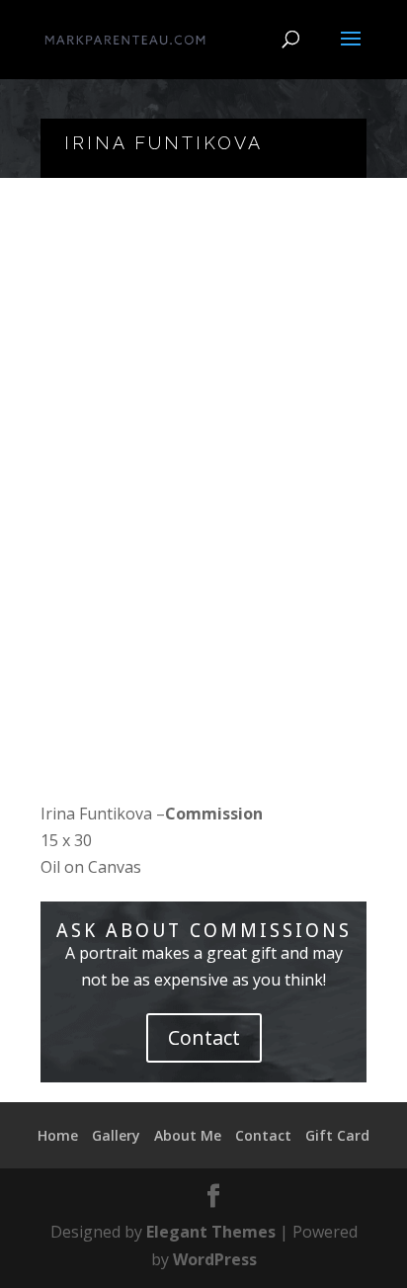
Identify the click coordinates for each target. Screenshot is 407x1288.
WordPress (215, 1259)
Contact (204, 1037)
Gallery (116, 1135)
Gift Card (337, 1135)
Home (58, 1135)
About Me (187, 1135)
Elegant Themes (211, 1232)
